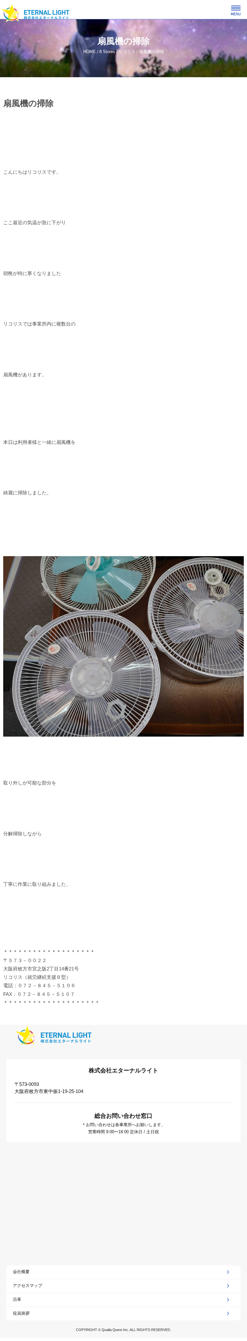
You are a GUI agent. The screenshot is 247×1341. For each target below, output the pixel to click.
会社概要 (21, 1271)
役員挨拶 (21, 1313)
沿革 (17, 1299)
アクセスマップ (27, 1285)
